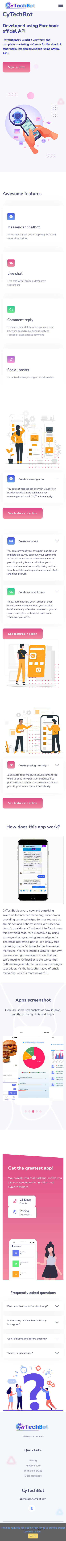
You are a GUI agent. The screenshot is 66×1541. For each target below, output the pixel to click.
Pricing (33, 1460)
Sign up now (16, 67)
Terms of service (33, 1471)
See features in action (22, 513)
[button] (26, 1111)
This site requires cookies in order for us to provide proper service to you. (33, 1529)
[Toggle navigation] (60, 5)
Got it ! (33, 1535)
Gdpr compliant (33, 1476)
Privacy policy (33, 1465)
